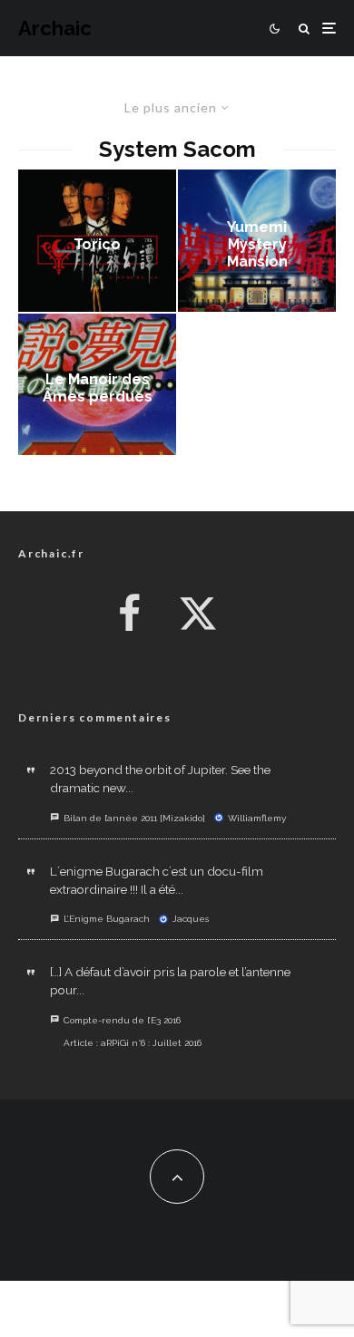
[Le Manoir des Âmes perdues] (97, 385)
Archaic (55, 28)
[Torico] (97, 241)
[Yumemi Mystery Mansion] (257, 241)
